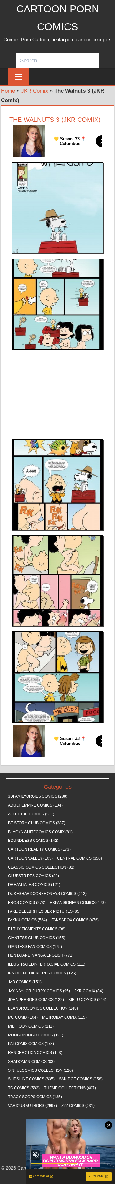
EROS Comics (26, 902)
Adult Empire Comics (35, 805)
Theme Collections (70, 1088)
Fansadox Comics (75, 920)
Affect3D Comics (31, 814)
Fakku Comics (27, 920)
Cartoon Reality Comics (39, 849)
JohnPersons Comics (36, 999)
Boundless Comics (33, 840)
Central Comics (79, 858)
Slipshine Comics (31, 1079)
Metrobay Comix (64, 1017)
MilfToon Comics (31, 1026)
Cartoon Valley (30, 858)
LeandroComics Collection (43, 1008)
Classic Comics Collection (41, 867)
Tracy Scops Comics (35, 1097)
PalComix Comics (31, 1044)
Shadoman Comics (31, 1061)
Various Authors (32, 1106)
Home (8, 91)
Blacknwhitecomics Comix (40, 832)
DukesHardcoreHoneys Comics (47, 893)
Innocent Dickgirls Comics (42, 973)
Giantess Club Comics (36, 938)
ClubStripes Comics (33, 876)
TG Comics (24, 1088)
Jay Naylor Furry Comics (39, 991)
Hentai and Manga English (40, 955)
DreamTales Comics (34, 885)
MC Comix (23, 1017)
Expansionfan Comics (78, 902)
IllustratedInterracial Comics (46, 964)
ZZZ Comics (78, 1106)
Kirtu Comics (87, 999)
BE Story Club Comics (36, 823)
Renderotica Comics (35, 1052)
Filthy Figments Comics (36, 929)
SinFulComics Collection (40, 1070)
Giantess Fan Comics (35, 947)
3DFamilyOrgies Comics (37, 796)
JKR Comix (34, 91)
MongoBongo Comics (35, 1035)
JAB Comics (25, 982)
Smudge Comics (81, 1079)
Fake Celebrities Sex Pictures (44, 911)
